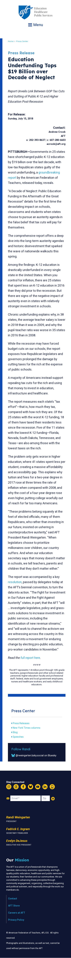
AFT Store (14, 905)
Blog (15, 732)
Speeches (18, 736)
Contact (12, 898)
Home (11, 41)
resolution (15, 582)
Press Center (22, 41)
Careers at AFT (16, 912)
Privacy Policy (16, 919)
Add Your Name (53, 798)
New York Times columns (26, 727)
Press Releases (21, 723)
